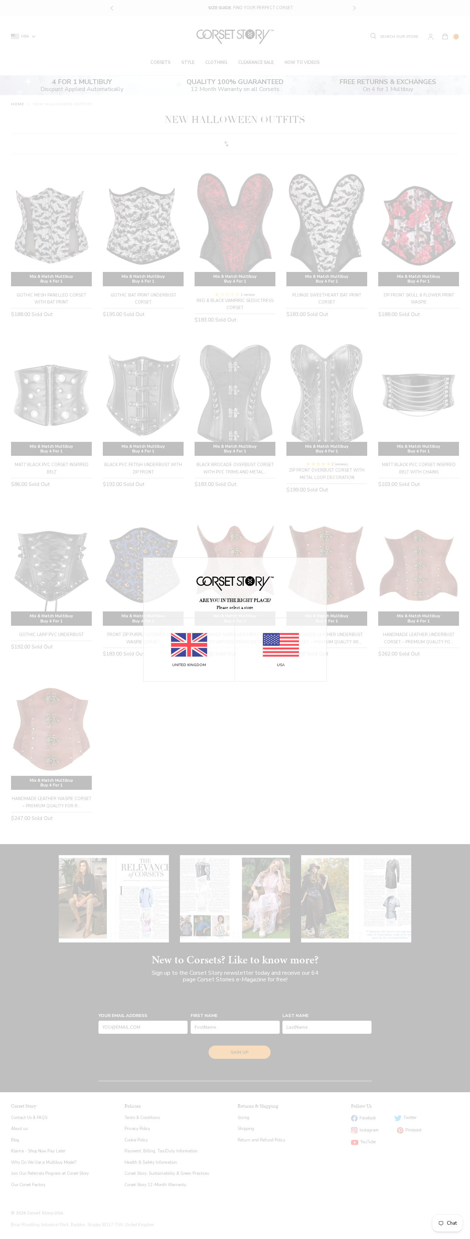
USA (281, 665)
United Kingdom (189, 665)
